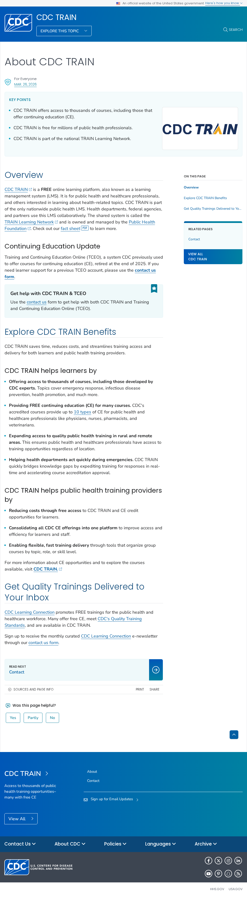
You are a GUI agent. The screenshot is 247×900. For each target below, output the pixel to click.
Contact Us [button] (18, 844)
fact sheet (70, 228)
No (52, 717)
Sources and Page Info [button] (34, 689)
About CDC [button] (68, 844)
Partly (33, 717)
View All (17, 819)
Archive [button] (204, 844)
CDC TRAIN (56, 17)
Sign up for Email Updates (112, 799)
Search (236, 29)
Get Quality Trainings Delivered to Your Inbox (213, 209)
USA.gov (236, 889)
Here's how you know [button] (222, 3)
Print (140, 689)
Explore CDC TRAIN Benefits (205, 198)
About (92, 771)
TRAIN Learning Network (29, 222)
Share (154, 689)
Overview (191, 187)
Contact (194, 239)
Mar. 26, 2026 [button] (25, 84)
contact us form (43, 642)
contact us (37, 302)
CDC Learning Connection (30, 612)
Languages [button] (158, 844)
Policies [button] (113, 844)
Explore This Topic (60, 31)
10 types (82, 412)
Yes (13, 717)
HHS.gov (217, 889)
